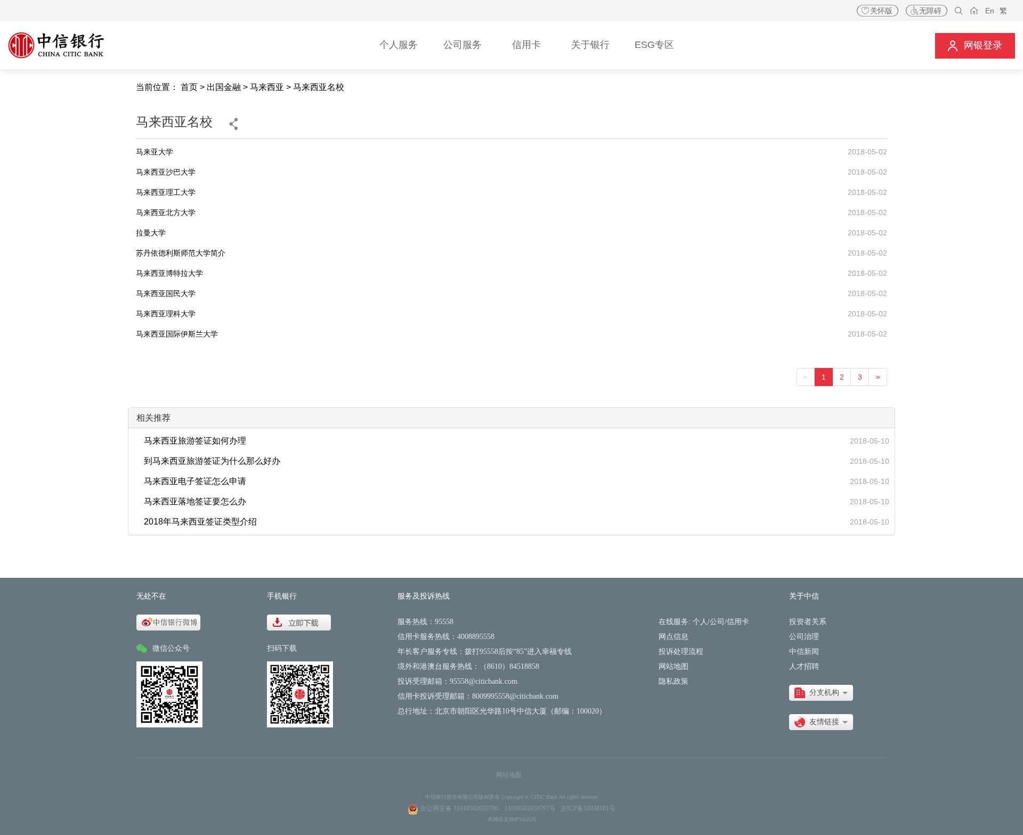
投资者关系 (807, 622)
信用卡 (738, 622)
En (989, 10)
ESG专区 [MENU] (654, 44)
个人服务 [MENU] (398, 44)
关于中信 (804, 596)
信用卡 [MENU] (526, 44)
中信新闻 (804, 652)
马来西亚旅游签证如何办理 (195, 440)
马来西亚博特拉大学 (169, 273)
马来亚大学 (154, 152)
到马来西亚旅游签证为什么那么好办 (212, 460)
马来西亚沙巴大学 (166, 172)
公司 (717, 622)
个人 (700, 622)
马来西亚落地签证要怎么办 (195, 501)
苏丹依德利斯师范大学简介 (180, 253)
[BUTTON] (975, 45)
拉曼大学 (151, 232)
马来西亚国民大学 (166, 293)
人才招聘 (804, 666)
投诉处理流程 (681, 652)
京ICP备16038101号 (588, 808)
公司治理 (804, 637)
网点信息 (673, 637)
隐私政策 (673, 681)
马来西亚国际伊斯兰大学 (177, 334)
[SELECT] (821, 693)
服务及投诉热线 (423, 596)
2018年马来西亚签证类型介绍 (200, 521)
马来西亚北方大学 (166, 212)
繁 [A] (1003, 10)
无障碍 (930, 10)
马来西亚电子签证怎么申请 (195, 481)
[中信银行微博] (168, 622)
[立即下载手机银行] (299, 622)
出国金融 (224, 87)
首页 (189, 87)
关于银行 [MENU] (590, 44)
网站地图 (673, 666)
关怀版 (881, 10)
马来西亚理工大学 (166, 192)
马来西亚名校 (318, 87)
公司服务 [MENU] (462, 44)
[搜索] (959, 11)
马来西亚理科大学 (166, 313)
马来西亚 (267, 87)
